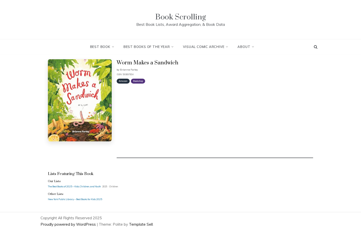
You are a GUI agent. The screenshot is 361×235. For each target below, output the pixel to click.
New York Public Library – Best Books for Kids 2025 (75, 199)
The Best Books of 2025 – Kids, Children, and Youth (74, 186)
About (243, 47)
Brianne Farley (129, 69)
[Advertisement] (215, 123)
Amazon (123, 81)
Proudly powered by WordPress (69, 224)
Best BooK (100, 47)
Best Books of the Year (147, 47)
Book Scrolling (180, 17)
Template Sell (141, 224)
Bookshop (138, 81)
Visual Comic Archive (203, 47)
